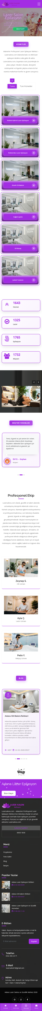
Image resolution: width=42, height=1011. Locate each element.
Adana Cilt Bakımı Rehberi (21, 894)
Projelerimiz (7, 852)
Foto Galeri (7, 857)
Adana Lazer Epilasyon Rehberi (23, 882)
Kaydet (34, 941)
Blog (5, 861)
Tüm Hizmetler (26, 86)
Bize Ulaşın (8, 793)
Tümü (12, 85)
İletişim (6, 866)
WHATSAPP (20, 29)
